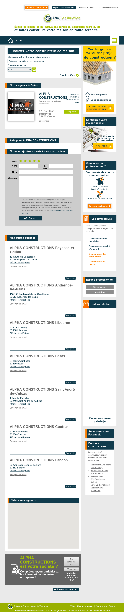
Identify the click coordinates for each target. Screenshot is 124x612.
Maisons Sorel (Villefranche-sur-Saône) (98, 479)
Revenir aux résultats (67, 589)
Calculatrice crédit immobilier (98, 240)
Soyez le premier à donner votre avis (72, 98)
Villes (72, 606)
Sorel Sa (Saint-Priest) (100, 485)
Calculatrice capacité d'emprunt (99, 247)
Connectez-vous (87, 8)
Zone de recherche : (18, 65)
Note (14, 161)
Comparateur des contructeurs (97, 255)
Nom (14, 166)
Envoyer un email (18, 266)
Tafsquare (44, 606)
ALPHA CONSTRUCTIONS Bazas (37, 356)
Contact (112, 606)
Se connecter (99, 287)
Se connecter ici (71, 562)
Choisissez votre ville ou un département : (29, 57)
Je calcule (101, 146)
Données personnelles (100, 610)
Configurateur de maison (97, 263)
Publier (32, 218)
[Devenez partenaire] (99, 206)
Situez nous (44, 121)
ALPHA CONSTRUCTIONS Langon (39, 460)
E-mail (44, 167)
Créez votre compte (109, 8)
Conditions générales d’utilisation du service (67, 610)
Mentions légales (85, 606)
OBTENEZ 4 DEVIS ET (96, 108)
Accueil (19, 40)
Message (12, 178)
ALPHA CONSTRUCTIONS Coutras (39, 427)
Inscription (100, 292)
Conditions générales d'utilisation (28, 610)
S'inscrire (71, 569)
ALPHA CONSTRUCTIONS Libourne (40, 323)
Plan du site (101, 606)
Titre (14, 172)
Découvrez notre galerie (100, 420)
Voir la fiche (70, 278)
